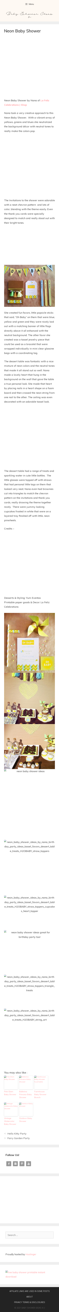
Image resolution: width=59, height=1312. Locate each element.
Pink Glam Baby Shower (10, 1093)
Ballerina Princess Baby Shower (25, 1094)
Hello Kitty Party (16, 1133)
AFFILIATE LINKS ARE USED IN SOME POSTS (29, 1291)
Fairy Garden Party (18, 1138)
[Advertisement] (29, 67)
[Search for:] (29, 1235)
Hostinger (31, 1254)
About (29, 1297)
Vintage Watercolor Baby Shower (10, 1121)
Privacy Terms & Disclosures (29, 1302)
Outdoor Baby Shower (25, 1119)
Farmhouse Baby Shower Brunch (40, 1094)
